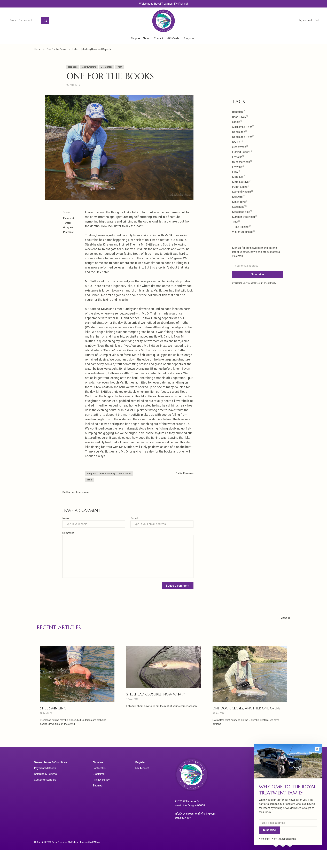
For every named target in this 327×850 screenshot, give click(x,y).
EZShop (96, 842)
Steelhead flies (242, 211)
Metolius (238, 176)
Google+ (68, 227)
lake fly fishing (89, 67)
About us (98, 762)
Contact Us (99, 768)
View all (285, 617)
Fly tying (238, 167)
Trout (119, 67)
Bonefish (238, 111)
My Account (142, 768)
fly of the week (242, 162)
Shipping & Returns (45, 774)
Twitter (67, 222)
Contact (158, 38)
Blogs (187, 38)
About (146, 38)
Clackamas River (243, 126)
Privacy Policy (101, 779)
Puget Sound (240, 186)
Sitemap (98, 785)
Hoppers (72, 67)
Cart (317, 20)
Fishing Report (242, 152)
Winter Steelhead (243, 231)
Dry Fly (237, 141)
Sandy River (240, 201)
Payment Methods (45, 768)
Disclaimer (99, 774)
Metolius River (242, 181)
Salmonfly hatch (242, 191)
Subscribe (257, 274)
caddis (237, 122)
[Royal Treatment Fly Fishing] (196, 775)
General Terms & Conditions (50, 762)
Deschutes (239, 132)
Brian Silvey (240, 117)
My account (305, 20)
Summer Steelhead (244, 216)
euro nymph (240, 147)
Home (37, 49)
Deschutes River (243, 137)
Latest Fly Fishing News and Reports (92, 49)
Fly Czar (238, 156)
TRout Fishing (241, 226)
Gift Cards (173, 38)
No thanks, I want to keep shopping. (278, 838)
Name (65, 518)
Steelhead (239, 206)
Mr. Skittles (106, 67)
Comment (68, 533)
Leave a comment (177, 585)
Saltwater (238, 196)
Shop (134, 38)
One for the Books (56, 49)
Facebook (68, 218)
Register (140, 762)
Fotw (236, 171)
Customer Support (45, 779)
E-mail (134, 518)
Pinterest (68, 232)
